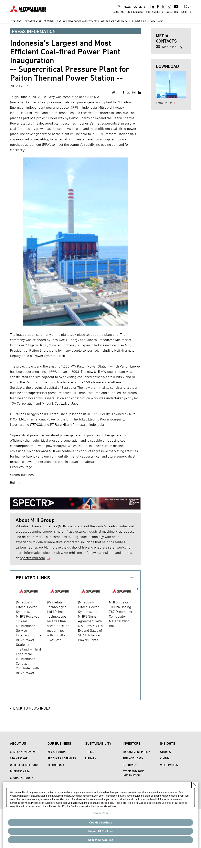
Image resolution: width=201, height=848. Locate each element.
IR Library (130, 764)
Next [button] (137, 633)
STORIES (165, 751)
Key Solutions (57, 751)
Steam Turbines (22, 475)
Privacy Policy (100, 813)
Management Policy (136, 751)
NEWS (127, 6)
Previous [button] (13, 633)
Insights (186, 11)
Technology (56, 764)
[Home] (28, 8)
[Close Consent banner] (195, 785)
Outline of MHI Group (24, 764)
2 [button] (132, 577)
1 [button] (131, 577)
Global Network (21, 777)
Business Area (20, 771)
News (20, 21)
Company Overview (23, 751)
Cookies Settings (100, 822)
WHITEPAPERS (169, 764)
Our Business (135, 11)
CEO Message (18, 758)
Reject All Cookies (100, 831)
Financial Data (133, 758)
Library (90, 758)
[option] (31, 629)
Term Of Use (164, 103)
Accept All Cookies (100, 839)
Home (12, 21)
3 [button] (134, 577)
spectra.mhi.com (32, 558)
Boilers (15, 482)
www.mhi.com (71, 552)
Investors (172, 11)
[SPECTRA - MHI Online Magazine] (75, 502)
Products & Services (62, 758)
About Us (118, 11)
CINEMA (165, 758)
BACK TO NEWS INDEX (31, 708)
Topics (89, 751)
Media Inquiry (172, 47)
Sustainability (154, 11)
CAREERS (139, 6)
